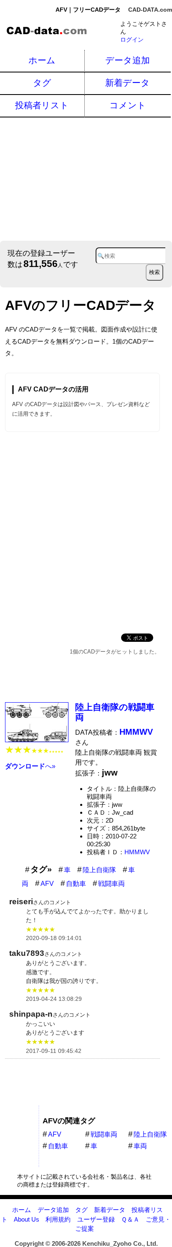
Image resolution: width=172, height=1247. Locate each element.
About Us (26, 1219)
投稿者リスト (42, 105)
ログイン (132, 39)
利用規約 (58, 1219)
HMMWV (137, 851)
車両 (140, 1146)
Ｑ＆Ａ (130, 1219)
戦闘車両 (111, 883)
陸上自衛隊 (99, 869)
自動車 (76, 883)
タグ (42, 82)
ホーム (42, 60)
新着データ (127, 82)
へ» (30, 766)
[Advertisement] (86, 178)
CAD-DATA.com (150, 9)
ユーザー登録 (96, 1219)
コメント (127, 105)
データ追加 (127, 60)
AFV (47, 883)
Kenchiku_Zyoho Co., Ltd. (120, 1243)
